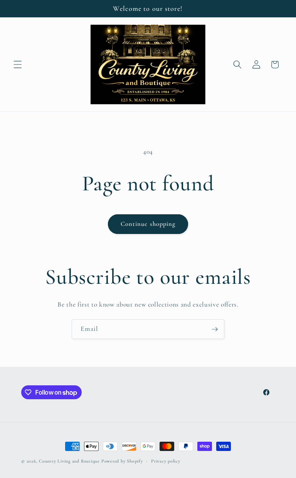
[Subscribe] (214, 329)
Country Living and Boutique (69, 461)
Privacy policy (165, 461)
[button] (17, 64)
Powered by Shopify (122, 461)
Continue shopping (148, 224)
